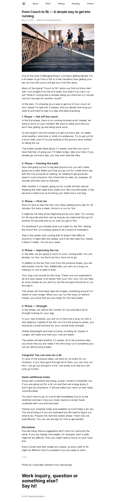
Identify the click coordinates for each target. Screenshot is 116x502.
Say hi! (29, 486)
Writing (61, 3)
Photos (90, 3)
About (35, 3)
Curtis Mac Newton (42, 464)
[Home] (24, 3)
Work (48, 3)
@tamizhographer (36, 496)
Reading (76, 3)
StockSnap (66, 464)
